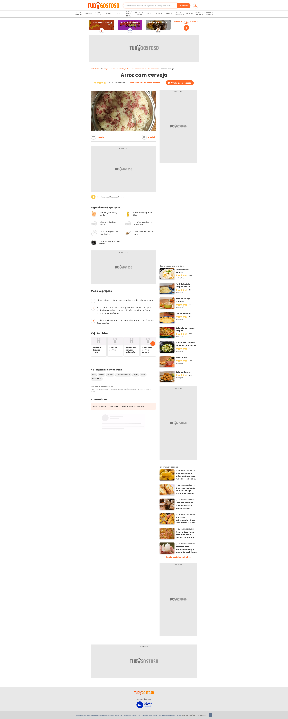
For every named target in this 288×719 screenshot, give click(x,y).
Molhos (101, 375)
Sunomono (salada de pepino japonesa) (186, 344)
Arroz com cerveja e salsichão (131, 350)
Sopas (149, 14)
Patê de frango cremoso (183, 300)
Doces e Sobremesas (179, 14)
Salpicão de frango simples (185, 329)
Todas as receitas (209, 14)
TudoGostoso (95, 69)
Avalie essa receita (181, 82)
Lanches (189, 14)
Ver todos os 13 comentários (145, 83)
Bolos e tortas (98, 14)
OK (210, 715)
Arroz (94, 375)
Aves (118, 14)
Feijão (135, 375)
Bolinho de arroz (183, 372)
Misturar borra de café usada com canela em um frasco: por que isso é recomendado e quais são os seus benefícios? (186, 505)
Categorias (106, 69)
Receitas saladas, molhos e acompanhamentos (129, 69)
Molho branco (96, 379)
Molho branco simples (182, 271)
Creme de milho (183, 313)
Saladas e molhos (139, 14)
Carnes (108, 14)
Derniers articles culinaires (178, 557)
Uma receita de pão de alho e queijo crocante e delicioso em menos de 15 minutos (186, 491)
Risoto (143, 375)
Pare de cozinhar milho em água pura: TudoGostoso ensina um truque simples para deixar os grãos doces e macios (186, 476)
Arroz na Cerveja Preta (97, 350)
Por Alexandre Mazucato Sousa (111, 197)
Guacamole (181, 357)
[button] (149, 137)
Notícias (88, 14)
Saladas (110, 375)
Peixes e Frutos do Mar (129, 14)
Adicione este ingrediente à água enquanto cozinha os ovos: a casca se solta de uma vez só (186, 549)
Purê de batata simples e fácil (183, 285)
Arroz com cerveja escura (147, 350)
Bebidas (169, 14)
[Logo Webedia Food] (144, 704)
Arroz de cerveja (113, 349)
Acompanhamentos (123, 375)
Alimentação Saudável (200, 14)
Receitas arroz (153, 69)
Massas (159, 14)
